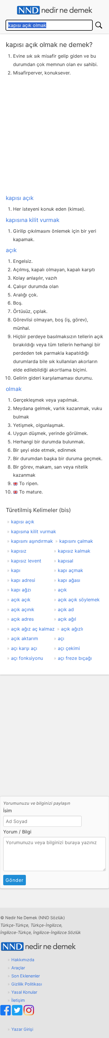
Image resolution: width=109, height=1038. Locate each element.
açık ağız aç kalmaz (33, 629)
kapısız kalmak (74, 551)
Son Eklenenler (25, 975)
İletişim (18, 1000)
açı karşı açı (24, 648)
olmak (14, 388)
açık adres (22, 619)
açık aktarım (24, 638)
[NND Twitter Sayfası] (18, 1013)
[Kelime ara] (98, 25)
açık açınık (22, 609)
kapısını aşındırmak (32, 541)
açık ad (66, 609)
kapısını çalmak (76, 541)
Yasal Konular (24, 992)
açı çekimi (69, 648)
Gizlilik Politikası (26, 983)
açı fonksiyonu (27, 658)
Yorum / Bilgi (17, 832)
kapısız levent (26, 561)
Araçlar (18, 967)
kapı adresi (23, 580)
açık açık (21, 599)
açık (11, 250)
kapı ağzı (21, 590)
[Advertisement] (54, 134)
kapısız (18, 551)
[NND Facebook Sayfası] (6, 1013)
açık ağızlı (72, 629)
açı (61, 638)
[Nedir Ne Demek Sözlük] (54, 10)
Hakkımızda (22, 959)
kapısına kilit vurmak (32, 219)
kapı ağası (69, 580)
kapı (15, 570)
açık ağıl (67, 619)
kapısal (65, 561)
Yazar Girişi (22, 1029)
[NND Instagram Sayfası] (29, 1013)
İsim (7, 810)
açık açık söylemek (79, 599)
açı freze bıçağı (75, 658)
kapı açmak (70, 570)
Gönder (15, 880)
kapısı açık (19, 197)
